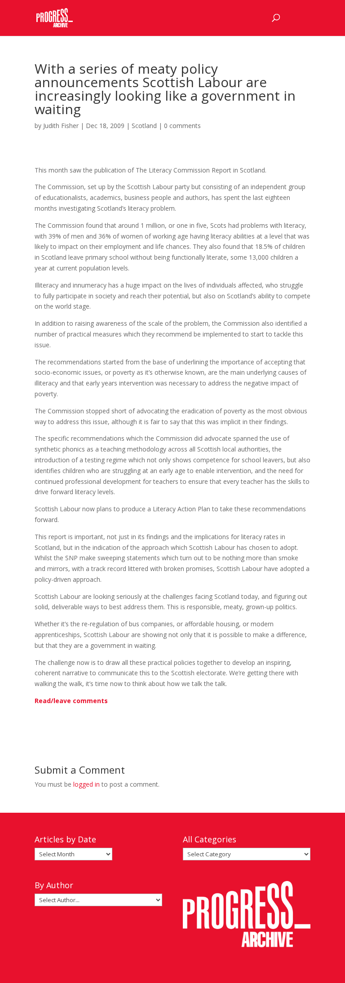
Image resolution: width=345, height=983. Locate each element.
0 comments (182, 125)
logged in (86, 784)
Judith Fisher (61, 125)
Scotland (144, 125)
